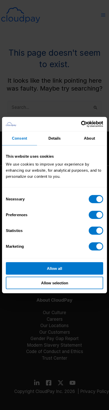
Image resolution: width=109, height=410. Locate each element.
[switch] (96, 215)
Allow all (54, 268)
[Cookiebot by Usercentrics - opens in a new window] (81, 124)
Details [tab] (54, 138)
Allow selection (54, 283)
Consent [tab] (19, 138)
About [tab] (89, 138)
